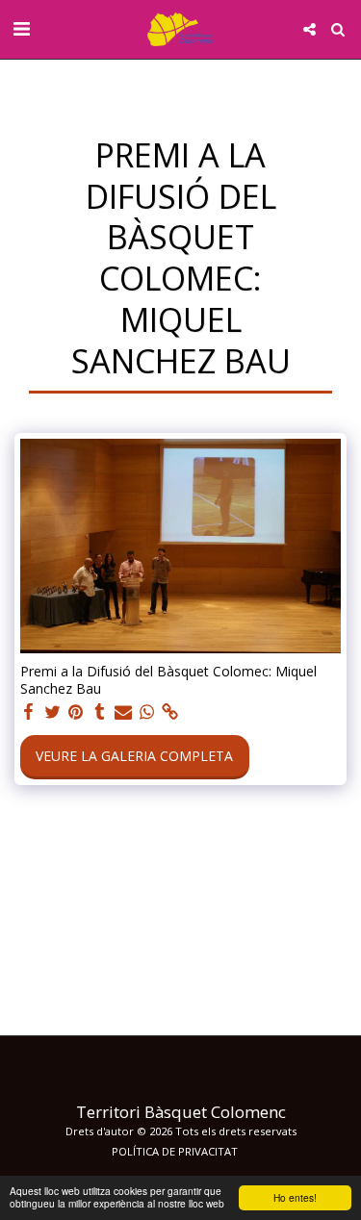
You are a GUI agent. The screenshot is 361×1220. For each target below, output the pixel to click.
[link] (170, 712)
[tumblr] (100, 712)
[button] (21, 28)
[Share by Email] (123, 712)
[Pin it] (76, 712)
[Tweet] (53, 712)
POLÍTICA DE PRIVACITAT (175, 1151)
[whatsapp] (147, 712)
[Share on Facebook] (29, 712)
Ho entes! (295, 1197)
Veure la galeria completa (134, 756)
